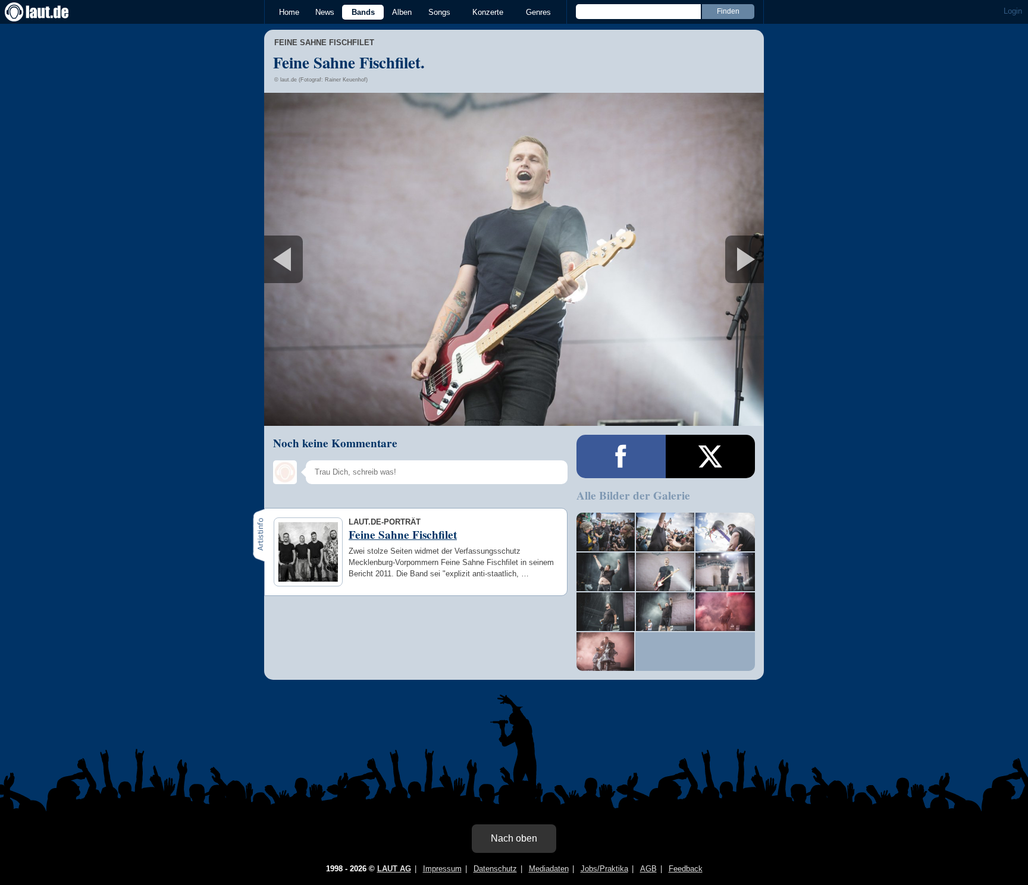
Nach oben (514, 838)
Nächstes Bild (514, 259)
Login (1013, 11)
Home (289, 12)
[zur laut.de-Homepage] (47, 12)
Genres (538, 12)
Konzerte (487, 12)
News (324, 12)
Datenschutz (495, 868)
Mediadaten (549, 868)
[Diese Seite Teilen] (621, 456)
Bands (363, 12)
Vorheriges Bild (346, 259)
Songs (439, 12)
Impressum (442, 868)
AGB (648, 868)
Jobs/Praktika (604, 868)
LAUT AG (394, 868)
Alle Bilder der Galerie (633, 495)
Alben (402, 12)
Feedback (686, 868)
